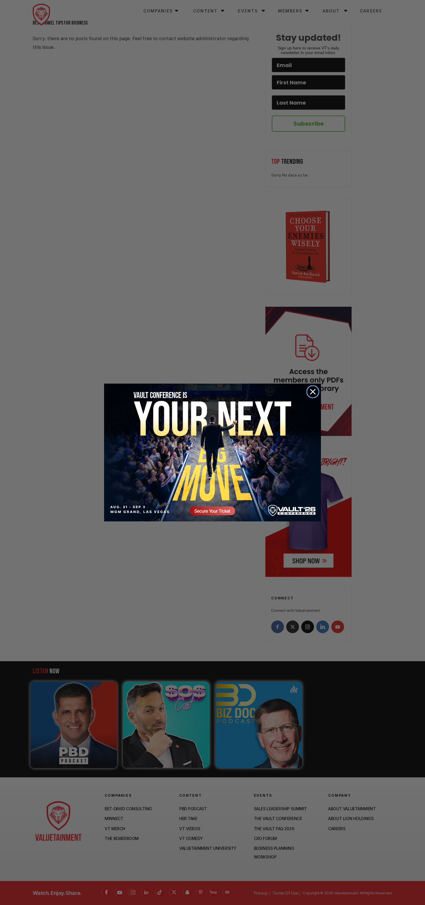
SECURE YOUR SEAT (212, 452)
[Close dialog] (313, 391)
